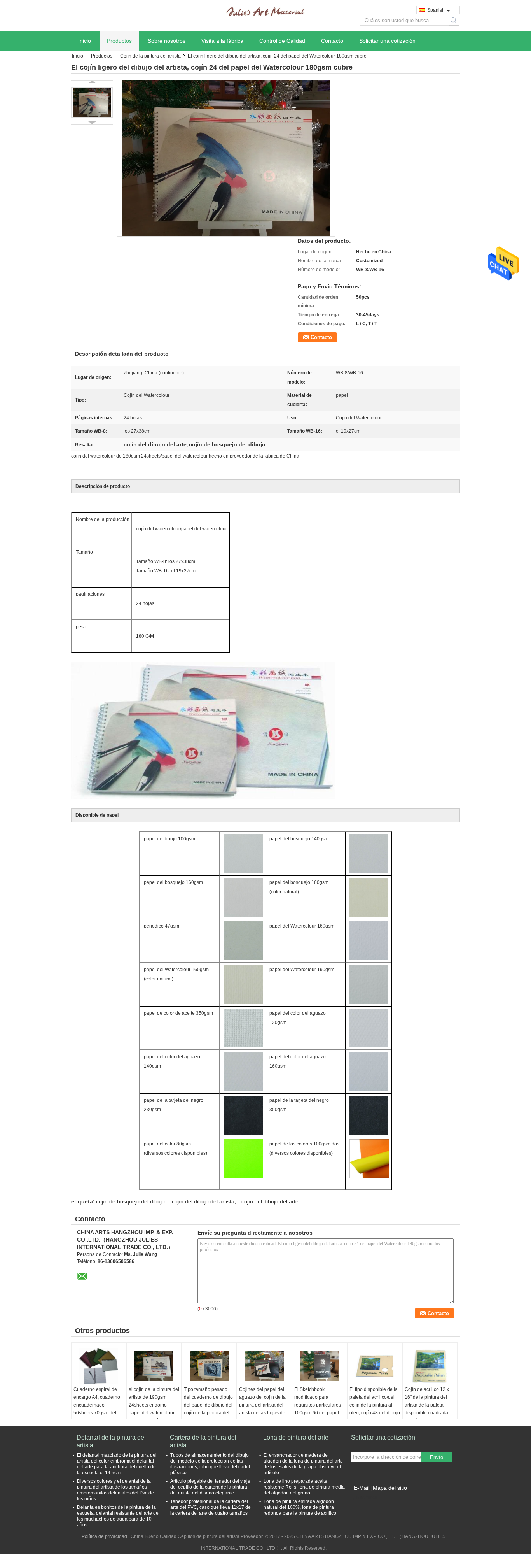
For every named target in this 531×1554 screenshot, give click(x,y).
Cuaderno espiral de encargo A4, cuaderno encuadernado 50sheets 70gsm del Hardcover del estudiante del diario (96, 1409)
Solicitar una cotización (387, 41)
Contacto (332, 41)
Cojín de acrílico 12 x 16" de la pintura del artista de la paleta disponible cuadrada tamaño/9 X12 (427, 1405)
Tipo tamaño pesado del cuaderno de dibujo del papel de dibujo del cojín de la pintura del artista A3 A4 (208, 1405)
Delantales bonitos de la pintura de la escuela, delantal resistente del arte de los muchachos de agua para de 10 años (118, 1516)
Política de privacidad (104, 1536)
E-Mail (361, 1488)
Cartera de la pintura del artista (203, 1441)
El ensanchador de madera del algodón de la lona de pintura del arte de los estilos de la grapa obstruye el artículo (303, 1463)
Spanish (436, 10)
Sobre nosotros (166, 41)
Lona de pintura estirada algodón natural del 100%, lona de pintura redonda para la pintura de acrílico (300, 1507)
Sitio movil (366, 1497)
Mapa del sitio (390, 1488)
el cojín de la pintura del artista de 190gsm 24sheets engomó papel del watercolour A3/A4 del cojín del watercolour (154, 1409)
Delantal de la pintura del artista (111, 1441)
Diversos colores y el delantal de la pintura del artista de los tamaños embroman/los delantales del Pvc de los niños (115, 1490)
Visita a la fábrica (222, 41)
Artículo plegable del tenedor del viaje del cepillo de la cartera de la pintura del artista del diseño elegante (210, 1487)
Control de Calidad (282, 41)
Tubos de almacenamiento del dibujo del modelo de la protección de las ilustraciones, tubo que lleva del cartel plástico (210, 1463)
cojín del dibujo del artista (203, 1201)
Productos (119, 41)
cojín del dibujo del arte (270, 1201)
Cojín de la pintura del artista (150, 56)
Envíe (436, 1457)
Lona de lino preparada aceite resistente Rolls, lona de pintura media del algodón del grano (304, 1487)
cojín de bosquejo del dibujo (130, 1201)
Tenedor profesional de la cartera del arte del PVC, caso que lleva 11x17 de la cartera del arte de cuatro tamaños (210, 1507)
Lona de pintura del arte (295, 1437)
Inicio (84, 41)
